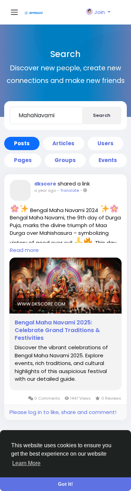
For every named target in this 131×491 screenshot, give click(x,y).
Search (101, 115)
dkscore (45, 183)
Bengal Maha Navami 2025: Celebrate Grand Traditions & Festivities (57, 330)
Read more (24, 250)
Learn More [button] (26, 463)
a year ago (45, 190)
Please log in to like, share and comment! (62, 412)
